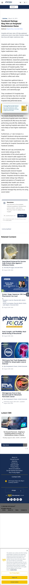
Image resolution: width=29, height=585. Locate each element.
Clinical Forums (14, 459)
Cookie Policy (13, 570)
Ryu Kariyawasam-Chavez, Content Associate (15, 366)
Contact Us (14, 463)
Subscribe (21, 215)
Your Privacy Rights (14, 472)
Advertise (14, 461)
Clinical (13, 7)
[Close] (27, 550)
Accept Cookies (14, 582)
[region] (14, 566)
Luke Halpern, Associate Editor (11, 305)
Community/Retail (6, 229)
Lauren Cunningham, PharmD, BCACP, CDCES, (14, 303)
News (16, 510)
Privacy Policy (14, 467)
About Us (14, 457)
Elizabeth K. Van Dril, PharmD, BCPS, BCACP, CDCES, (14, 300)
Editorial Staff (14, 465)
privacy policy (8, 220)
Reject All (14, 577)
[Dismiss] (27, 105)
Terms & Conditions (14, 469)
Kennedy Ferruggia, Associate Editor (13, 267)
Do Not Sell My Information (14, 470)
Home (3, 510)
